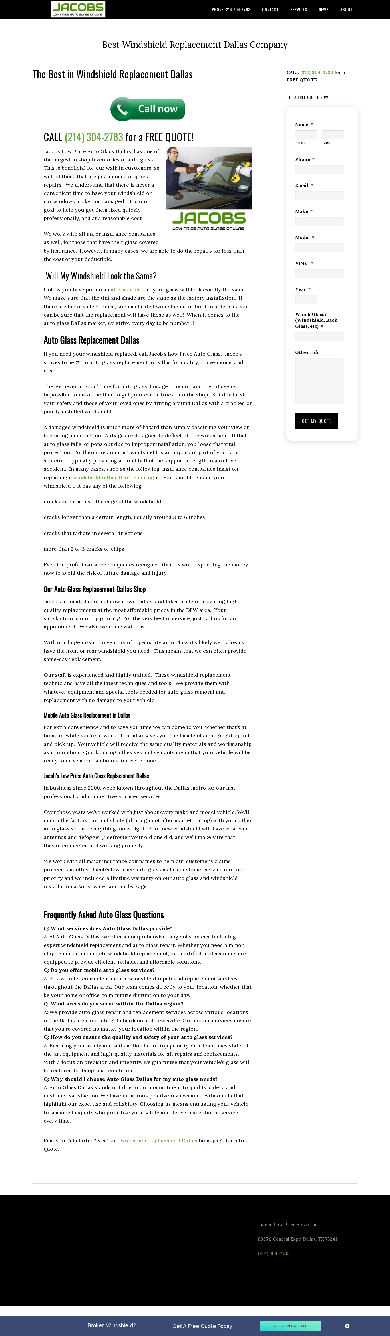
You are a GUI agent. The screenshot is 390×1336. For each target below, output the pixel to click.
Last (326, 142)
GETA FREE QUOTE (290, 1326)
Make (304, 211)
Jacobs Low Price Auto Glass (78, 9)
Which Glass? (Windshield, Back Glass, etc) (316, 320)
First (300, 142)
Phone (305, 159)
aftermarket (125, 289)
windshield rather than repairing (113, 477)
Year (303, 289)
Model (304, 237)
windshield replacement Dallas (159, 1140)
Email (304, 185)
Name (304, 124)
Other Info (307, 352)
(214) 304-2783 (94, 136)
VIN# (304, 263)
